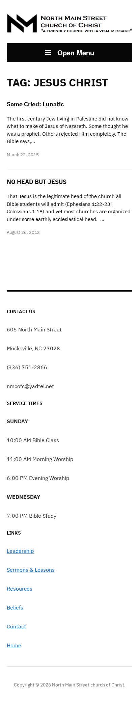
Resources (19, 588)
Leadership (20, 550)
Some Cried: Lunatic (35, 104)
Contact (16, 626)
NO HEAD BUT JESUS (36, 182)
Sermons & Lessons (31, 569)
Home (14, 645)
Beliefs (15, 607)
